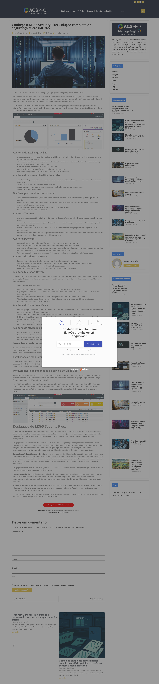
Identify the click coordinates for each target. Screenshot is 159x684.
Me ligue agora (93, 344)
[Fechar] (116, 318)
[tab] (61, 322)
